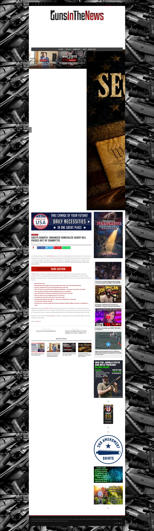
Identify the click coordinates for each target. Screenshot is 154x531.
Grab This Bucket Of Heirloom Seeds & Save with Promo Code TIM (53, 293)
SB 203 (33, 274)
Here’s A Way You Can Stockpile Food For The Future (49, 295)
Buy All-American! (39, 283)
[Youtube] (41, 4)
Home (32, 232)
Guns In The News (37, 243)
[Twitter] (38, 4)
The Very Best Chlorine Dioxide (43, 301)
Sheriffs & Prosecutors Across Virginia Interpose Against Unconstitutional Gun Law (53, 355)
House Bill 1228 (47, 308)
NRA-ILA (38, 321)
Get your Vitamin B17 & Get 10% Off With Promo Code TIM (51, 287)
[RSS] (35, 4)
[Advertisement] (77, 34)
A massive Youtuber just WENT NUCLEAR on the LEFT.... (107, 328)
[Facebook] (32, 4)
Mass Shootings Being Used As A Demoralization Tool (37, 354)
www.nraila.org (50, 316)
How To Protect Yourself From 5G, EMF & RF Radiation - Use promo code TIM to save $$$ (59, 289)
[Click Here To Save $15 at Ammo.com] (108, 414)
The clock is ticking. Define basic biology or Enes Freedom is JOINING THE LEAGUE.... (108, 282)
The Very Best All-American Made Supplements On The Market (52, 291)
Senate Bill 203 (50, 256)
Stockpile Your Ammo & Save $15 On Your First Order (49, 297)
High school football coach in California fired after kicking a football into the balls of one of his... (108, 353)
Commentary (43, 60)
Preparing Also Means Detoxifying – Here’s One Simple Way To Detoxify (55, 299)
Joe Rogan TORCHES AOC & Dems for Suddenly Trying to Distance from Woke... (108, 305)
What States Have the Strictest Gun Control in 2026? (43, 64)
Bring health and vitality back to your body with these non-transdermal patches (57, 285)
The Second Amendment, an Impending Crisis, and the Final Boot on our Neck (84, 355)
